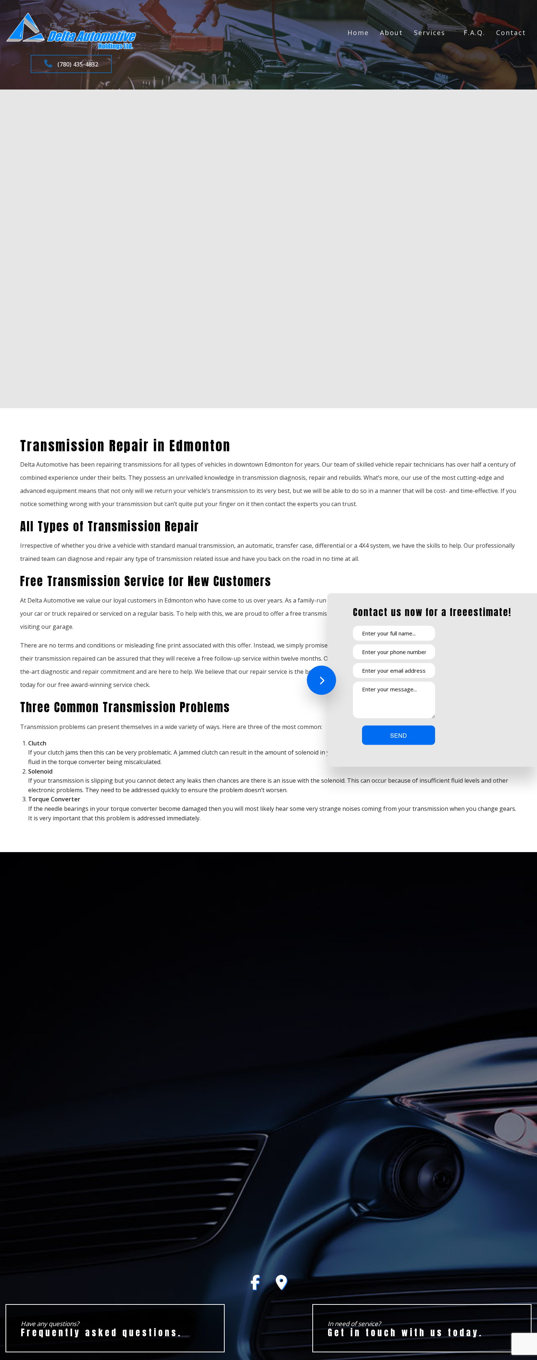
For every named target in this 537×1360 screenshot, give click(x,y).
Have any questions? (101, 1329)
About (391, 32)
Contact (511, 32)
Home (358, 32)
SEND (398, 735)
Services (429, 32)
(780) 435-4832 (77, 64)
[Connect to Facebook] (255, 1285)
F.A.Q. (474, 32)
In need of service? (405, 1329)
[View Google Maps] (281, 1285)
